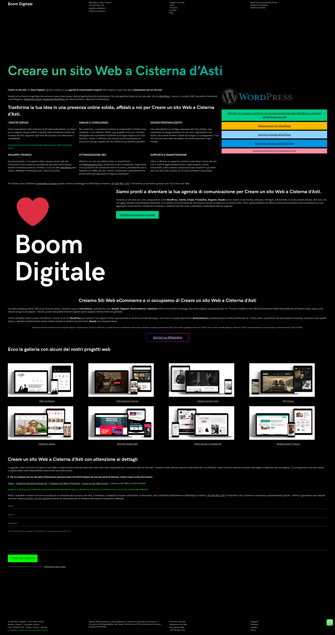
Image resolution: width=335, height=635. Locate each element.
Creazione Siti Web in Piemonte (64, 483)
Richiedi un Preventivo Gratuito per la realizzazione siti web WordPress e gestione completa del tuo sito (274, 115)
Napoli (18, 624)
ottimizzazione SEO (92, 164)
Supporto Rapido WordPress (274, 134)
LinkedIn (253, 627)
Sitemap (44, 627)
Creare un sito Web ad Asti (95, 483)
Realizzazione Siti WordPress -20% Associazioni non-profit (274, 151)
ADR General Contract (127, 401)
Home (11, 483)
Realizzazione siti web (178, 624)
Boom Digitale (20, 4)
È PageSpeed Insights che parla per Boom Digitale (28, 630)
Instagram (254, 622)
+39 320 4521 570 (96, 5)
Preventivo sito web (177, 622)
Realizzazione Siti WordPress (274, 125)
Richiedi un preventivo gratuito (137, 214)
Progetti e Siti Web (176, 2)
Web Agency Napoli (97, 2)
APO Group (288, 401)
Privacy (36, 627)
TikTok (253, 630)
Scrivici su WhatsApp (167, 337)
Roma (109, 2)
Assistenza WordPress (259, 5)
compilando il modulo (46, 183)
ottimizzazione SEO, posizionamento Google (142, 624)
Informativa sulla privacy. (55, 567)
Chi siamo (173, 8)
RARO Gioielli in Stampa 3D (207, 444)
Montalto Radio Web (127, 444)
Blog (171, 13)
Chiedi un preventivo (97, 11)
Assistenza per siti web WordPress (274, 143)
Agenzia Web (94, 622)
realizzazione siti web (135, 622)
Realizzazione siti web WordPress (263, 2)
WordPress (164, 96)
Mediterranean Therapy (288, 444)
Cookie (28, 627)
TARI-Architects (47, 401)
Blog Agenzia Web (176, 627)
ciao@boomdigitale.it (97, 8)
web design (118, 624)
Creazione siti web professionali (31, 483)
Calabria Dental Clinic (208, 401)
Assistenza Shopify (257, 8)
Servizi (172, 5)
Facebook (254, 624)
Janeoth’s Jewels (46, 444)
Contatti (172, 10)
